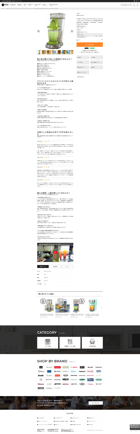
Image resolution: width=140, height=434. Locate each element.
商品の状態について (81, 67)
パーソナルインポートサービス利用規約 (45, 424)
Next (72, 31)
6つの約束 (93, 57)
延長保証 (92, 67)
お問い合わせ (91, 424)
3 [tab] (71, 319)
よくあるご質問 (41, 417)
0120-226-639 (7, 1)
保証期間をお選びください (82, 32)
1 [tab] (68, 319)
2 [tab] (70, 319)
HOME (3, 8)
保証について (57, 424)
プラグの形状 (80, 62)
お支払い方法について (75, 417)
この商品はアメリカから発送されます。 (89, 50)
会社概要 (73, 421)
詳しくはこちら (95, 403)
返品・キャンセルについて (42, 421)
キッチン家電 (6, 8)
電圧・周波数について (95, 62)
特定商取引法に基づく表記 (76, 424)
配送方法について (92, 417)
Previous (38, 31)
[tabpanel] (47, 308)
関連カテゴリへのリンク (82, 72)
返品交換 (79, 57)
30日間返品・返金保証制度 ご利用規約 (61, 421)
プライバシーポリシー (92, 421)
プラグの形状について (59, 417)
